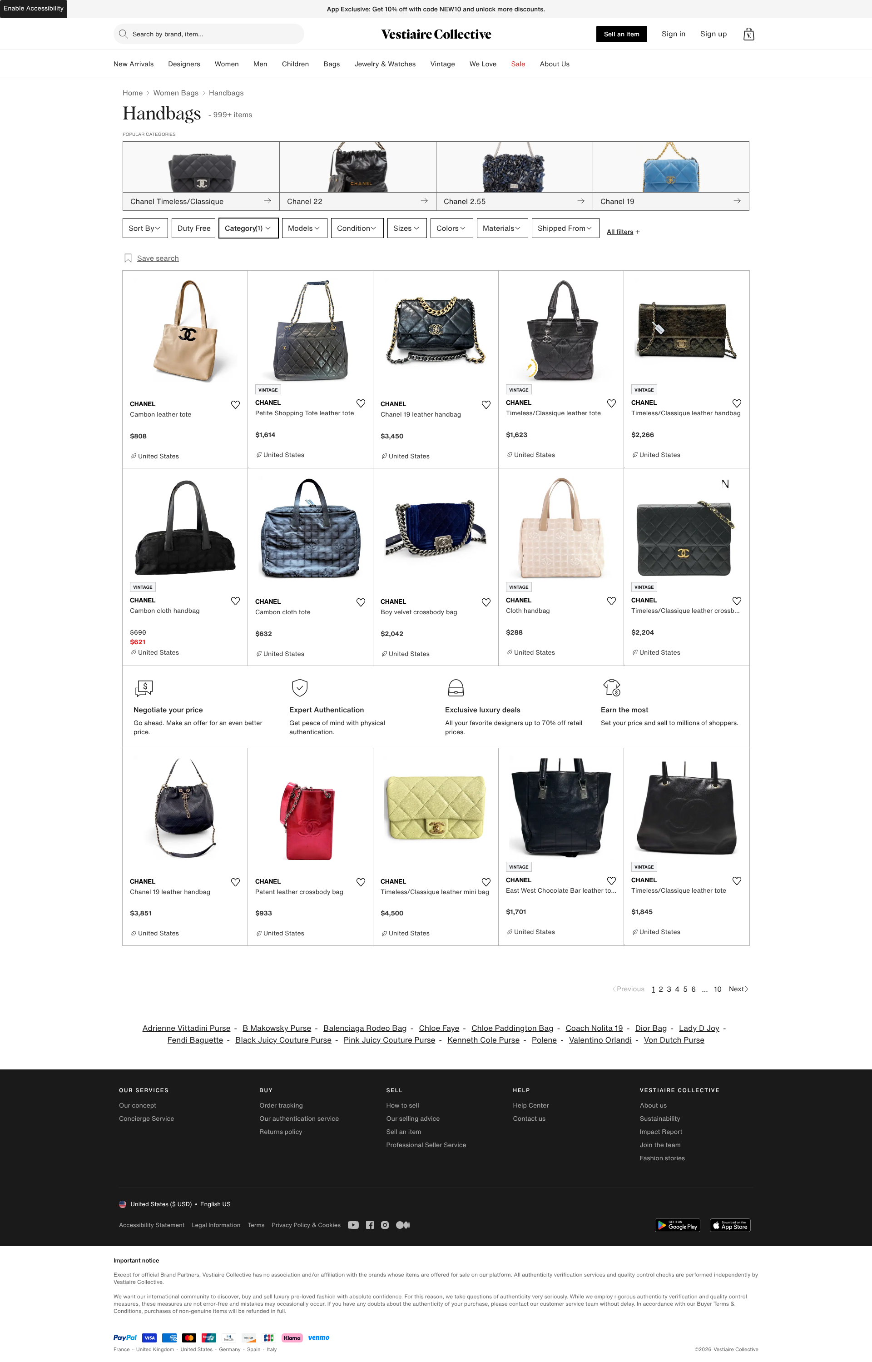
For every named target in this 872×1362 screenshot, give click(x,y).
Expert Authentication (326, 709)
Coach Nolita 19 (594, 1028)
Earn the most (625, 709)
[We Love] (504, 64)
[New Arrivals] (160, 64)
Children (295, 64)
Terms (256, 1225)
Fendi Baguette (195, 1040)
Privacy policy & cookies (306, 1225)
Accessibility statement (151, 1225)
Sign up (713, 34)
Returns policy (280, 1132)
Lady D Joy (699, 1028)
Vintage (442, 64)
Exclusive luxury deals (482, 709)
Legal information (216, 1225)
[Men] (274, 64)
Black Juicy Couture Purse (283, 1040)
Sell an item (621, 34)
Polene (544, 1040)
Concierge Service (146, 1118)
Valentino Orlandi (600, 1040)
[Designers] (207, 64)
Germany (230, 1349)
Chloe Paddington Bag (512, 1028)
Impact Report (661, 1132)
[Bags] (347, 64)
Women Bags (175, 92)
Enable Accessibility (34, 8)
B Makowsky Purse (277, 1028)
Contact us (529, 1118)
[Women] (246, 64)
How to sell (402, 1105)
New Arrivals (134, 64)
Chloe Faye (439, 1028)
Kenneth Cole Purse (483, 1040)
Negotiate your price (168, 709)
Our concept (137, 1105)
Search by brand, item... (168, 34)
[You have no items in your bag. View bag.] (749, 34)
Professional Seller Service (426, 1145)
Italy (272, 1349)
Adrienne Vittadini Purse (187, 1028)
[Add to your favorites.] (235, 404)
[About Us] (576, 64)
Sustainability (660, 1118)
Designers (184, 64)
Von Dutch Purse (674, 1040)
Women (227, 64)
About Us (555, 64)
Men (260, 64)
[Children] (316, 64)
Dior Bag (651, 1028)
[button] (749, 34)
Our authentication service (299, 1118)
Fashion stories (662, 1158)
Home (133, 92)
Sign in (674, 34)
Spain (254, 1349)
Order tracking (281, 1105)
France (122, 1349)
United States (197, 1349)
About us (653, 1105)
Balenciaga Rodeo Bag (365, 1028)
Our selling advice (413, 1118)
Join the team (660, 1145)
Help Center (531, 1105)
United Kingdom (155, 1349)
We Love (483, 64)
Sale (518, 64)
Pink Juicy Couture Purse (390, 1040)
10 (718, 989)
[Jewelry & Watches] (422, 64)
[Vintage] (462, 64)
